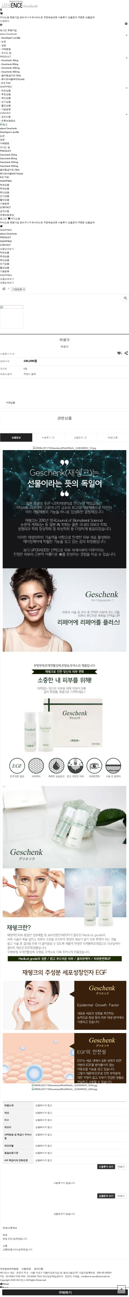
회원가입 (14, 17)
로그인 (3, 30)
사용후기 (62, 17)
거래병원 (4, 143)
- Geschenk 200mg (10, 68)
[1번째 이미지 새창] (11, 316)
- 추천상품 (5, 94)
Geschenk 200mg (9, 162)
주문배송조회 (50, 17)
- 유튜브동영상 (7, 120)
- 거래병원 (5, 49)
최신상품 (4, 192)
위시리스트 (37, 17)
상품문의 (72, 17)
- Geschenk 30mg (9, 60)
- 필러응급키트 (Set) (10, 75)
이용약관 (26, 1268)
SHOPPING (6, 181)
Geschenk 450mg (9, 166)
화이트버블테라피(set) (11, 173)
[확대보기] (125, 298)
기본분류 (4, 203)
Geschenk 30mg (8, 154)
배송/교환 (113, 437)
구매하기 (65, 1292)
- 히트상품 (5, 90)
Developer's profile (9, 132)
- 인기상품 (5, 101)
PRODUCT (5, 151)
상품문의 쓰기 (106, 1196)
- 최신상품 (5, 98)
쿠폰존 (81, 17)
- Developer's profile (10, 37)
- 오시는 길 (5, 52)
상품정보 (16, 437)
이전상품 (10, 402)
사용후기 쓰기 (106, 1166)
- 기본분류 (5, 109)
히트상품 (4, 184)
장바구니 (25, 17)
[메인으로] (4, 288)
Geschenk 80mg (8, 158)
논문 (2, 136)
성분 (2, 139)
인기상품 (4, 196)
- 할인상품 (5, 105)
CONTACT (5, 207)
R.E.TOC (4, 177)
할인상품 (4, 199)
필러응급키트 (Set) (9, 169)
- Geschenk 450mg (10, 71)
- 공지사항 (5, 116)
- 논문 (3, 41)
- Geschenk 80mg (9, 64)
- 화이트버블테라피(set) (12, 79)
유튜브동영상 (7, 215)
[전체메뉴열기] (1, 9)
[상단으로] (121, 1289)
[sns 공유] (126, 353)
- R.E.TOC (5, 83)
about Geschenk (8, 128)
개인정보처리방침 (9, 1268)
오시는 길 (5, 147)
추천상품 (4, 188)
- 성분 (3, 45)
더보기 (121, 1166)
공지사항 (4, 211)
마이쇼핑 (4, 17)
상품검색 (90, 17)
